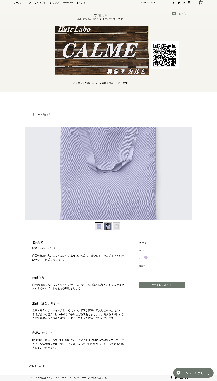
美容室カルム (101, 15)
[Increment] (151, 273)
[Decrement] (141, 273)
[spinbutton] (146, 273)
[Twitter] (179, 2)
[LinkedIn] (184, 2)
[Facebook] (173, 2)
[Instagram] (189, 2)
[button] (201, 2)
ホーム (36, 114)
